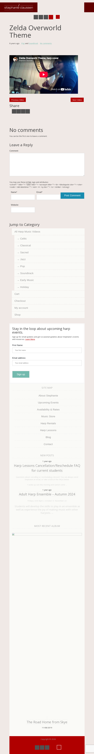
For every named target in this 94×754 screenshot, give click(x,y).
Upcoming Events (48, 402)
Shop (17, 314)
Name (14, 192)
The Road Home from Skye (47, 722)
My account (21, 307)
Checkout (20, 300)
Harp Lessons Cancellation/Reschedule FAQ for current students (47, 468)
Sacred (24, 252)
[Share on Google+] (23, 111)
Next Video (77, 100)
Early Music (27, 280)
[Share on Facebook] (18, 111)
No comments (46, 43)
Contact (48, 444)
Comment (13, 151)
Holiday (24, 287)
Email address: (19, 358)
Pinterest (46, 17)
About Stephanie (48, 395)
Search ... (58, 17)
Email (39, 192)
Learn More (30, 339)
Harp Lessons (48, 430)
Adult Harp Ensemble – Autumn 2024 (47, 494)
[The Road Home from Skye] (47, 624)
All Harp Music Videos (27, 231)
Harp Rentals (48, 423)
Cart (16, 293)
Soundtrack (33, 43)
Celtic (23, 238)
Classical (25, 245)
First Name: (17, 345)
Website (14, 205)
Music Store (48, 416)
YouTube (41, 17)
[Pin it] (27, 111)
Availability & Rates (48, 409)
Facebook (36, 17)
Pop (23, 43)
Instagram (51, 17)
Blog (48, 437)
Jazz (23, 259)
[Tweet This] (14, 111)
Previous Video (17, 100)
